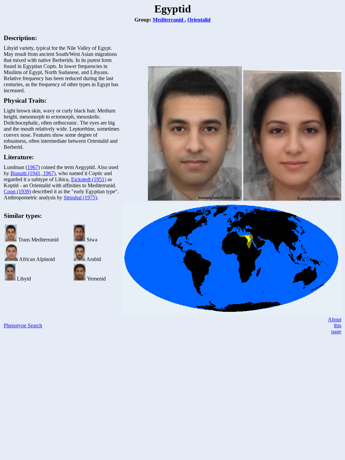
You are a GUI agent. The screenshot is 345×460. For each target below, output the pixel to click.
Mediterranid (169, 20)
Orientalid (199, 20)
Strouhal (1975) (80, 197)
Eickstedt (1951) (88, 179)
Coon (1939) (17, 191)
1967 (32, 167)
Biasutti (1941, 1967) (33, 173)
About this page (334, 325)
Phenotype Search (23, 325)
